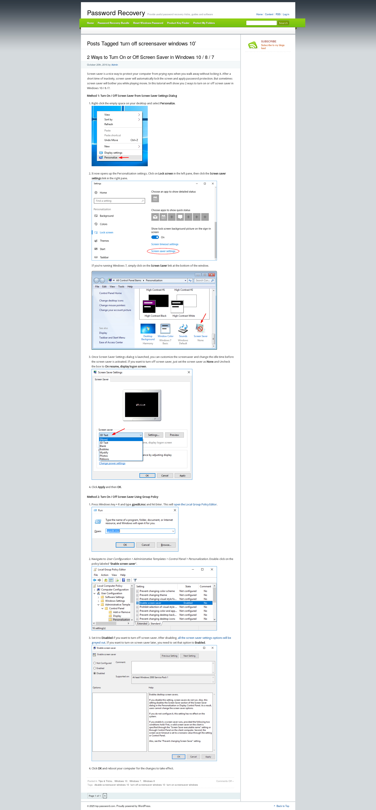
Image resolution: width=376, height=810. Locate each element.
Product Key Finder (178, 23)
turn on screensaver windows (182, 784)
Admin (114, 64)
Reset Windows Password (148, 23)
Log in (286, 14)
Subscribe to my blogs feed (273, 45)
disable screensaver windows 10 (111, 784)
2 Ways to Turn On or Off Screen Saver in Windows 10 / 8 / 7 (150, 56)
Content (269, 14)
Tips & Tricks (105, 781)
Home (259, 14)
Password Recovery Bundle (113, 23)
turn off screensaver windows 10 (148, 784)
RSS (278, 14)
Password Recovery (116, 12)
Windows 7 (135, 781)
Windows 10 (120, 781)
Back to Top (283, 806)
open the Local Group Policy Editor (195, 504)
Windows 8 (149, 781)
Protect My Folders (204, 23)
